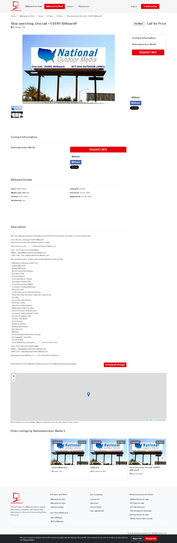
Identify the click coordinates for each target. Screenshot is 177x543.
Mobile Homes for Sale (139, 499)
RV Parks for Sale (137, 503)
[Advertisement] (68, 124)
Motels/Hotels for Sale (139, 515)
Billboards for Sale (58, 499)
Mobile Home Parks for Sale (141, 519)
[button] (153, 6)
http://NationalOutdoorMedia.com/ (35, 255)
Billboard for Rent (54, 6)
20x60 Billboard (59, 468)
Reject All (137, 538)
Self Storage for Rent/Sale (141, 511)
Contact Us (94, 499)
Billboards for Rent (58, 503)
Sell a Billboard (56, 518)
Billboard (95, 468)
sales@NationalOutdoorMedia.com (31, 253)
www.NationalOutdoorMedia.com (34, 351)
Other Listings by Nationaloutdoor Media (36, 431)
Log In (134, 6)
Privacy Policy (96, 507)
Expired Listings (57, 507)
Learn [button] (70, 6)
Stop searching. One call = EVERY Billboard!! (145, 468)
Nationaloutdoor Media (23, 147)
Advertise (94, 503)
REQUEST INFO (98, 149)
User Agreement (97, 511)
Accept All (151, 538)
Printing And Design (115, 365)
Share (76, 156)
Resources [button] (84, 6)
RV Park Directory (137, 507)
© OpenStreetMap (160, 420)
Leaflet (150, 420)
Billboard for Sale (33, 6)
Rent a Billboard (57, 521)
